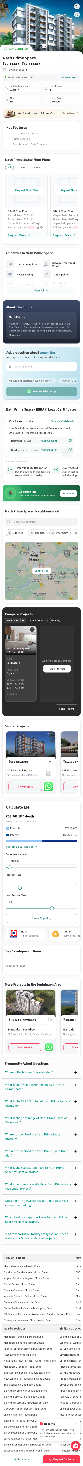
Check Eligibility (41, 918)
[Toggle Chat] (75, 1446)
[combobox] (45, 522)
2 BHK (22, 167)
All (9, 167)
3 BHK (37, 167)
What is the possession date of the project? (31, 380)
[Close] (75, 1424)
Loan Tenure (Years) (17, 895)
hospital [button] (40, 532)
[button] (27, 227)
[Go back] (5, 5)
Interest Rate (13, 874)
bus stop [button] (18, 532)
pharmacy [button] (62, 532)
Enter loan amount (16, 854)
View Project (25, 786)
